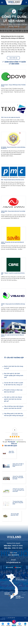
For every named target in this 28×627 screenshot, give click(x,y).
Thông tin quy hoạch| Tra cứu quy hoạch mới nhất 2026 (18, 490)
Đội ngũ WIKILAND (19, 617)
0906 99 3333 (17, 548)
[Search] (26, 2)
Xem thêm (13, 58)
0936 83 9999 (17, 546)
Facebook (10, 567)
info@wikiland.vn (13, 562)
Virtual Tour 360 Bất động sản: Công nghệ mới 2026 (17, 478)
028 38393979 (13, 555)
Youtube (18, 567)
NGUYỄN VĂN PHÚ (11, 617)
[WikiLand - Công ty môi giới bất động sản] (14, 2)
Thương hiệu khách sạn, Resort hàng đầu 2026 (17, 503)
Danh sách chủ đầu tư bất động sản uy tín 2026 (18, 465)
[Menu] (2, 2)
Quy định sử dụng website (19, 619)
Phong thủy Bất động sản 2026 (15, 514)
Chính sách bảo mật (9, 619)
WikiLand (14, 443)
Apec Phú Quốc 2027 (11, 452)
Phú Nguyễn (11, 441)
